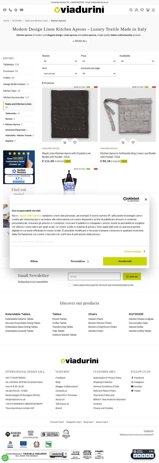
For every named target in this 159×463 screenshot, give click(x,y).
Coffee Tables (59, 323)
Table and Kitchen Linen (36, 21)
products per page (90, 68)
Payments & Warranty (103, 395)
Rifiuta (34, 261)
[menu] (153, 9)
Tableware (11, 64)
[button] (60, 61)
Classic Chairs (95, 319)
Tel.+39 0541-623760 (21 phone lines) (24, 382)
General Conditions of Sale (106, 386)
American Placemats (16, 130)
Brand (59, 408)
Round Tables (59, 319)
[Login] (136, 9)
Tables (56, 314)
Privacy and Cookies (103, 408)
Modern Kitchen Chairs (100, 323)
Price (83, 56)
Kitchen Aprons (58, 21)
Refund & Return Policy (104, 391)
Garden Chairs (95, 331)
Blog (58, 382)
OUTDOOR (136, 314)
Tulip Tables (58, 331)
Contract (97, 404)
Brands (46, 56)
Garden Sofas (136, 327)
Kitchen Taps (11, 91)
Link (131, 285)
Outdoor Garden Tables (64, 335)
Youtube (138, 386)
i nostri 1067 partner (30, 215)
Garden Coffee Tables (140, 331)
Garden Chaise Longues (141, 319)
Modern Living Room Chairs (102, 327)
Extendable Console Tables (19, 331)
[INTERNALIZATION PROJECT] (29, 444)
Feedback (60, 378)
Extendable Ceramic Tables (19, 319)
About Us (60, 399)
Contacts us (61, 391)
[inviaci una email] (4, 9)
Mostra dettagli (133, 251)
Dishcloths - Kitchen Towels (19, 135)
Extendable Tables (17, 314)
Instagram (139, 382)
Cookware (10, 71)
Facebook (139, 378)
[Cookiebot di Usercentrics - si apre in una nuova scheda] (125, 199)
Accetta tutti (125, 261)
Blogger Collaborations (67, 386)
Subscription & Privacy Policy (107, 378)
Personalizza (78, 261)
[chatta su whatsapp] (5, 457)
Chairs (92, 314)
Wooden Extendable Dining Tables (22, 323)
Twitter (137, 391)
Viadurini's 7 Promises (66, 395)
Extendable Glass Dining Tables (21, 327)
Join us (133, 276)
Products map (56, 422)
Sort (44, 68)
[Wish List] (75, 142)
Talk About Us (62, 404)
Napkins (10, 141)
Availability (124, 56)
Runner (10, 119)
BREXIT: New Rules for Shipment (109, 399)
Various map (101, 422)
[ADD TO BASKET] (64, 142)
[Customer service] (10, 9)
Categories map (73, 422)
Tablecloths (12, 113)
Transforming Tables (62, 327)
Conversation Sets (138, 323)
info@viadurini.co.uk (15, 399)
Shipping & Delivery (102, 382)
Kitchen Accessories (16, 97)
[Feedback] (16, 9)
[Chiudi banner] (146, 199)
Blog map (88, 422)
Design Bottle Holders (16, 84)
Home (6, 21)
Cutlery (8, 77)
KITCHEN (17, 21)
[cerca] (131, 9)
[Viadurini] (79, 9)
